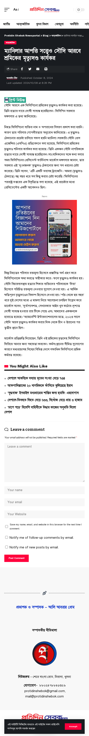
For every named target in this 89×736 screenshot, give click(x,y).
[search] (69, 10)
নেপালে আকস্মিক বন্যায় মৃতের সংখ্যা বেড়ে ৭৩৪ (36, 378)
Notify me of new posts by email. (34, 547)
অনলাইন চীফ (11, 77)
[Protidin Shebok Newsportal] (45, 9)
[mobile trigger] (8, 9)
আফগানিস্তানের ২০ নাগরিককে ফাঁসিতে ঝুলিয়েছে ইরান (40, 385)
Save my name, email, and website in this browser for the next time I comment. (46, 526)
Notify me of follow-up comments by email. (42, 538)
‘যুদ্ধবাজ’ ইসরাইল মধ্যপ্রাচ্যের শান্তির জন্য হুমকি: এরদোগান (43, 393)
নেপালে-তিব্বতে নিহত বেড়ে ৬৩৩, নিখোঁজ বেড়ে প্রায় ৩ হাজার (45, 400)
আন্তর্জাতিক (10, 42)
